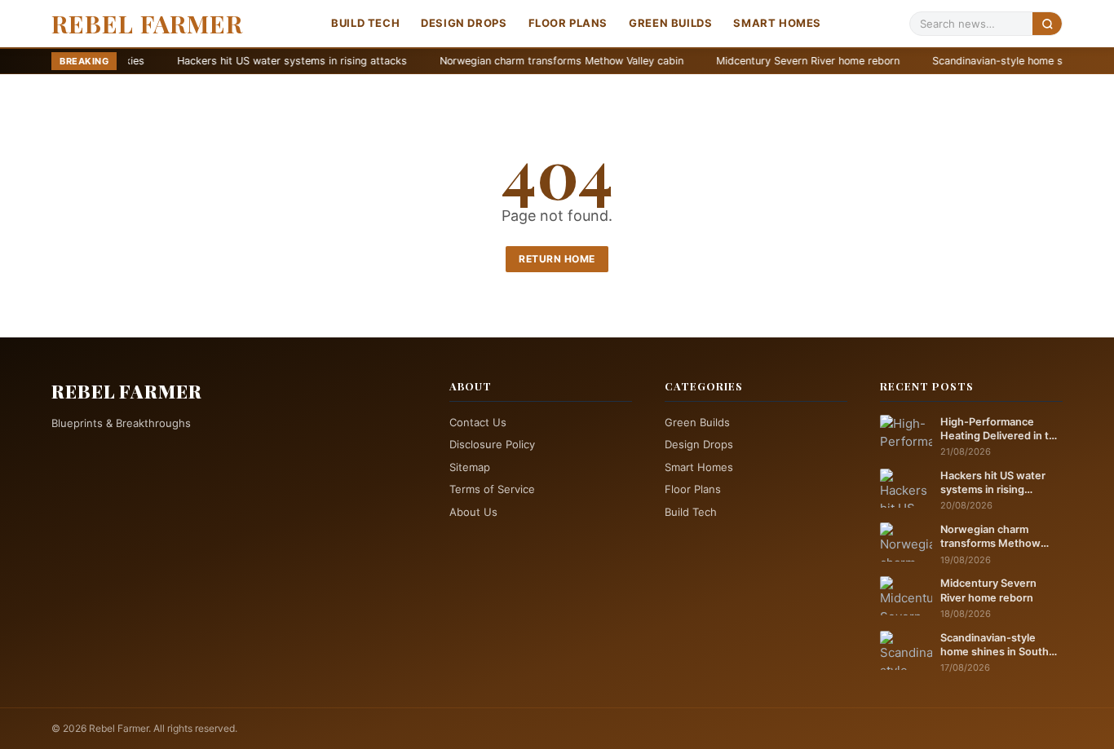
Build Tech (365, 22)
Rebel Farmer (147, 23)
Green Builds (670, 22)
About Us (473, 511)
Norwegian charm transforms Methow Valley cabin (504, 61)
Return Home (557, 259)
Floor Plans (568, 22)
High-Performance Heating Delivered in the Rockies (1001, 429)
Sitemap (469, 467)
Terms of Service (492, 489)
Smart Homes (777, 22)
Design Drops (463, 22)
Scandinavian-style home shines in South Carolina (994, 645)
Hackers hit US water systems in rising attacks (235, 61)
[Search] (1047, 23)
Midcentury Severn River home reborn (750, 61)
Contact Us (477, 422)
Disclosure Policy (492, 444)
